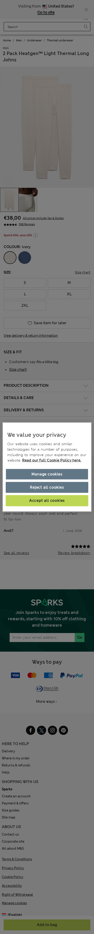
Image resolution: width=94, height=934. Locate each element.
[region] (46, 467)
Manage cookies (46, 474)
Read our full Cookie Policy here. (51, 460)
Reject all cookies (47, 487)
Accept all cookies (47, 500)
